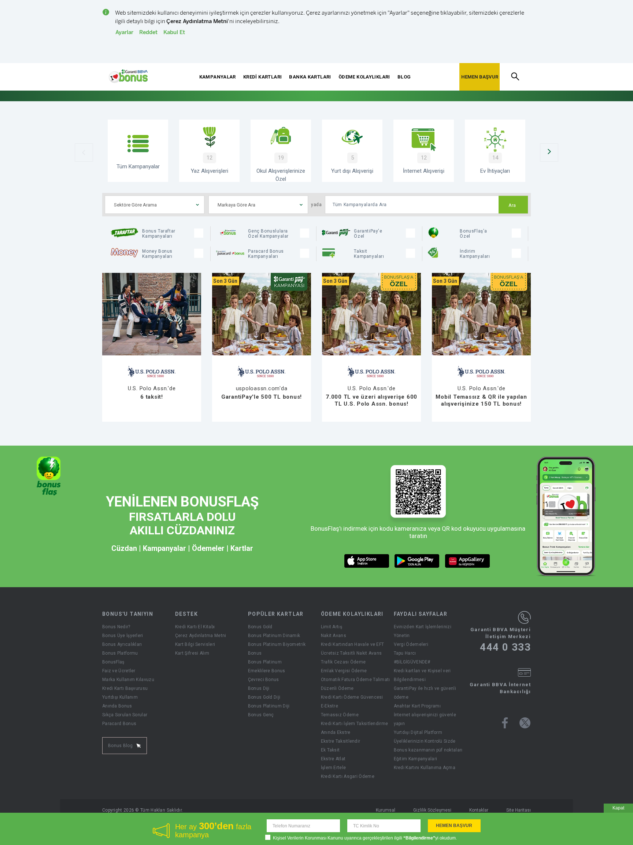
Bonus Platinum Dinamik (274, 635)
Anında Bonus (117, 706)
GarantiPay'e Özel (368, 233)
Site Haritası (518, 810)
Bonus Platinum (265, 662)
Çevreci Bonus (263, 679)
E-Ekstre (329, 706)
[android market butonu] (417, 561)
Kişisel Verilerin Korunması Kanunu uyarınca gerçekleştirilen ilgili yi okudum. (365, 838)
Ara (512, 205)
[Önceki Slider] (84, 152)
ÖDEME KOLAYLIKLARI (364, 77)
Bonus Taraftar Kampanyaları (158, 233)
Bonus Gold (260, 626)
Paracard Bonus (119, 723)
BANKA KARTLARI (310, 77)
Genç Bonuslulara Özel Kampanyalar (268, 233)
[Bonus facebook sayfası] (505, 722)
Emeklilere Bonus (266, 670)
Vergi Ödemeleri (411, 644)
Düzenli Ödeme (337, 688)
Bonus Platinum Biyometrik (277, 644)
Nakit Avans (333, 635)
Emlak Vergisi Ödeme (344, 670)
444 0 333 (505, 647)
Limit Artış (331, 626)
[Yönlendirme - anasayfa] (128, 76)
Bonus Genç (261, 714)
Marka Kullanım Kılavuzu (128, 679)
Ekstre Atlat (333, 758)
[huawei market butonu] (467, 561)
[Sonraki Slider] (549, 152)
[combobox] (154, 204)
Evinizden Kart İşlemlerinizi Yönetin (422, 631)
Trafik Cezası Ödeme (343, 662)
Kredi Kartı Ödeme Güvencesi (352, 697)
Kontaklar (478, 810)
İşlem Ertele (333, 767)
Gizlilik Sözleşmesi (432, 810)
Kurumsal (385, 810)
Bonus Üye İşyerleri (122, 635)
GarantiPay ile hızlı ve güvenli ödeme (425, 693)
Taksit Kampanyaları (369, 254)
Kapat (618, 808)
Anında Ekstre (336, 732)
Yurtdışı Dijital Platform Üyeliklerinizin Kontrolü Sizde (425, 737)
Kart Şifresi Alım (192, 653)
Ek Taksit (330, 750)
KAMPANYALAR (217, 77)
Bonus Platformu (120, 653)
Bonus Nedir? (116, 626)
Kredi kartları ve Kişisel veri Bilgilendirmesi (422, 675)
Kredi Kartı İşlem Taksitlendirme (354, 723)
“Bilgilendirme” (419, 838)
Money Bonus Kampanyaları (157, 254)
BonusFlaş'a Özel (473, 233)
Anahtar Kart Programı (417, 706)
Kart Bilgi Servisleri (195, 644)
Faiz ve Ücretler (119, 670)
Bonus (255, 653)
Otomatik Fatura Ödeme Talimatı (355, 679)
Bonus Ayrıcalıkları (122, 644)
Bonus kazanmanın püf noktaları (428, 750)
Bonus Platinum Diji (269, 706)
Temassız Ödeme (340, 714)
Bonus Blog (120, 745)
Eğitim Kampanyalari (415, 758)
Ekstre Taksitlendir (340, 741)
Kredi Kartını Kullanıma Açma (424, 767)
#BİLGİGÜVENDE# (412, 662)
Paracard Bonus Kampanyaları (266, 254)
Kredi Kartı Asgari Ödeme (347, 776)
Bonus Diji (259, 688)
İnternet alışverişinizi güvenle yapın (425, 719)
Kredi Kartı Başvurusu (125, 688)
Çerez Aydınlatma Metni (200, 635)
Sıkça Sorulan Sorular (124, 714)
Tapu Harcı (405, 653)
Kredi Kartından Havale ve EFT (352, 644)
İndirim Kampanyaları (475, 254)
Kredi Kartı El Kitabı (195, 626)
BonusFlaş (113, 662)
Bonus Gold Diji (264, 697)
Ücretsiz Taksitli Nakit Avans (351, 653)
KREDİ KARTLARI (262, 77)
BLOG (404, 77)
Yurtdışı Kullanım (120, 697)
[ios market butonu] (366, 561)
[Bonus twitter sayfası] (525, 722)
